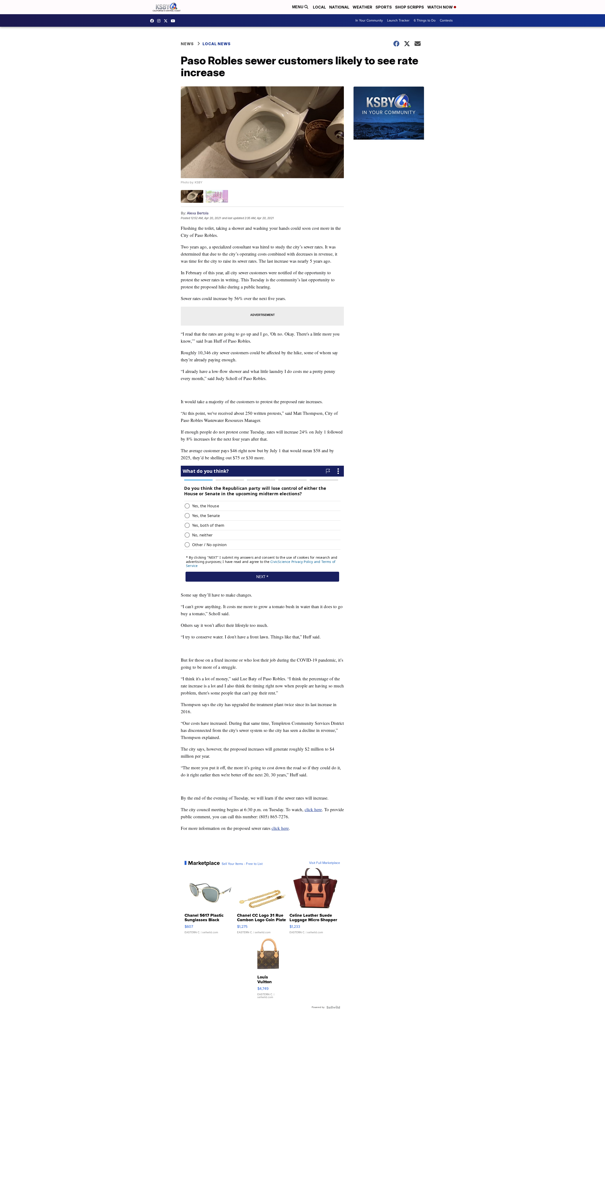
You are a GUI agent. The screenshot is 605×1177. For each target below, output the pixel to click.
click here (313, 809)
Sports (384, 7)
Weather (362, 7)
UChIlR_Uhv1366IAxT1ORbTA (174, 21)
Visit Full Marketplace (324, 863)
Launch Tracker (398, 20)
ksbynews (153, 21)
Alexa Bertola (197, 213)
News (187, 43)
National (339, 7)
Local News (217, 43)
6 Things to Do (425, 20)
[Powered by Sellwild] (333, 1007)
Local (319, 7)
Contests (446, 20)
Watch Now (440, 7)
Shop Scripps (409, 7)
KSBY (167, 21)
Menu (298, 7)
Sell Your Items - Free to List (242, 864)
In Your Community (369, 20)
